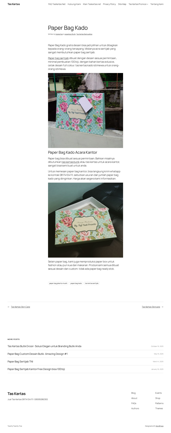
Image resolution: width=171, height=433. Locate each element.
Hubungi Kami (74, 4)
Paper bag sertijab (58, 58)
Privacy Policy (109, 4)
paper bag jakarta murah (58, 283)
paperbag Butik (70, 34)
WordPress (159, 426)
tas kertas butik (70, 162)
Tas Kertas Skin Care (20, 306)
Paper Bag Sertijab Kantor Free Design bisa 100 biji (36, 369)
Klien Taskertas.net (92, 4)
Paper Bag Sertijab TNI (20, 361)
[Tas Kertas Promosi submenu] (147, 4)
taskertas (59, 34)
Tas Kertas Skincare (151, 306)
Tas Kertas (14, 4)
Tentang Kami (156, 4)
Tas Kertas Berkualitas (84, 34)
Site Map (122, 4)
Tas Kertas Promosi (137, 4)
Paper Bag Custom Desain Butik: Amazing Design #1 (38, 353)
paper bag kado (76, 283)
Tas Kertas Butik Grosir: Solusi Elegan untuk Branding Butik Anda (44, 346)
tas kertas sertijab (91, 283)
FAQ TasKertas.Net (56, 4)
